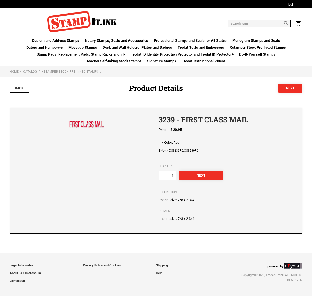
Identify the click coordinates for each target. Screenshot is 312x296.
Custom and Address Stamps (55, 40)
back (19, 88)
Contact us (17, 281)
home (14, 71)
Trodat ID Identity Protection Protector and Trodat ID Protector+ (182, 54)
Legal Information (22, 265)
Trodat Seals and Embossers (201, 47)
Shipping (162, 265)
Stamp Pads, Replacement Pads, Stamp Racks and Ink (81, 54)
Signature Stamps (161, 61)
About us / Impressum (25, 273)
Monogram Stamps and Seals (256, 40)
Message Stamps (82, 47)
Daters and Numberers (44, 47)
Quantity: (166, 166)
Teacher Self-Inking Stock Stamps (114, 61)
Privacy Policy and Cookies (102, 265)
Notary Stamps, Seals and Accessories (116, 40)
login (291, 4)
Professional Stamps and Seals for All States (190, 40)
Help (159, 273)
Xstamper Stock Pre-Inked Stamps (258, 47)
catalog (30, 71)
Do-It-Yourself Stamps (257, 54)
